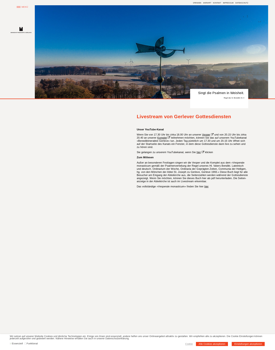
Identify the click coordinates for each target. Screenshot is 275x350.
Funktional (32, 343)
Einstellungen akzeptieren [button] (248, 344)
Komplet (162, 137)
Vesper (206, 134)
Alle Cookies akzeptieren (212, 344)
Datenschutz (241, 3)
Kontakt (217, 3)
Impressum (228, 3)
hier (199, 152)
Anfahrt (207, 3)
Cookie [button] (189, 344)
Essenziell (17, 343)
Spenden (197, 3)
